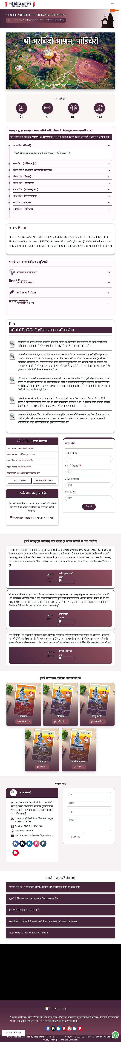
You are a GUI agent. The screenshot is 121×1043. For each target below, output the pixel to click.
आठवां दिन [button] (25, 196)
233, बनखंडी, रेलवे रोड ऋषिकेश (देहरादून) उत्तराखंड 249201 (34, 820)
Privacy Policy (49, 1040)
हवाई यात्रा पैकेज (17, 20)
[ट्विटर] (53, 1028)
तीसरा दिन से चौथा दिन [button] (32, 170)
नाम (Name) (71, 453)
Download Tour (44, 480)
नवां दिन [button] (22, 202)
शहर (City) (70, 492)
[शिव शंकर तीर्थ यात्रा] (8, 20)
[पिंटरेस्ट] (80, 1028)
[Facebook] (15, 843)
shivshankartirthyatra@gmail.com (34, 835)
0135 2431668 (22, 826)
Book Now (20, 480)
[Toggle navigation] (112, 4)
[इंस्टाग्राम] (69, 1028)
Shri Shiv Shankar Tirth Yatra (99, 1037)
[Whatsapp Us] (115, 1035)
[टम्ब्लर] (74, 1028)
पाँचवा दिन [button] (22, 176)
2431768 (38, 826)
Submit (75, 837)
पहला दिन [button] (22, 145)
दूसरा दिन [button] (24, 163)
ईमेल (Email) (72, 479)
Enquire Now (13, 1032)
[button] (14, 60)
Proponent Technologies (45, 1037)
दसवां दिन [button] (23, 209)
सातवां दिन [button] (25, 189)
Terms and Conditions (68, 1040)
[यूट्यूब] (64, 1028)
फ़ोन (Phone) (73, 466)
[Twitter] (22, 843)
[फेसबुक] (48, 1028)
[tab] (62, 145)
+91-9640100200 (43, 518)
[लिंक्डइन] (58, 1028)
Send (89, 506)
